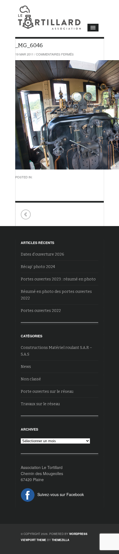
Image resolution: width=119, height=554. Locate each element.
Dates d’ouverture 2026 (42, 254)
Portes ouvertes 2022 (41, 310)
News (26, 366)
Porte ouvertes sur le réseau (47, 391)
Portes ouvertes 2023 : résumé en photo (58, 279)
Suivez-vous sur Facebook (60, 494)
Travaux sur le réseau (40, 404)
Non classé (31, 379)
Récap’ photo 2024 (38, 266)
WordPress (78, 534)
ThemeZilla (60, 540)
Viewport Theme (33, 540)
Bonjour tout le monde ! (26, 215)
